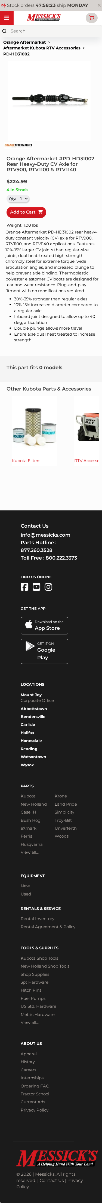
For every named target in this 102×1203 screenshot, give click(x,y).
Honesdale (31, 740)
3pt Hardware (34, 982)
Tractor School (35, 1093)
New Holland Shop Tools (45, 966)
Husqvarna (32, 844)
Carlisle (28, 724)
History (28, 1061)
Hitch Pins (31, 990)
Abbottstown (34, 708)
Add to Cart (24, 212)
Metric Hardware (38, 1014)
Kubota (28, 796)
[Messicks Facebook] (24, 587)
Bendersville (33, 716)
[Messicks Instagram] (48, 587)
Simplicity (64, 812)
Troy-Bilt (63, 820)
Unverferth (66, 828)
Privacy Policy (34, 1110)
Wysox (27, 764)
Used (26, 894)
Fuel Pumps (33, 998)
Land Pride (66, 804)
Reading (29, 748)
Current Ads (33, 1101)
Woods (62, 836)
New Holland (34, 804)
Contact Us (52, 1180)
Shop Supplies (35, 974)
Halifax (27, 732)
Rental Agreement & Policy (48, 926)
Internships (32, 1077)
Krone (61, 796)
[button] (92, 18)
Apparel (29, 1053)
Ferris (26, 836)
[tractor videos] (36, 587)
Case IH (28, 812)
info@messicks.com (45, 535)
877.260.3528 (36, 550)
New (25, 885)
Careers (28, 1069)
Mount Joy (31, 694)
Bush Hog (31, 820)
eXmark (28, 828)
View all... (30, 852)
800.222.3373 (61, 558)
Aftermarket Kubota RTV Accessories (42, 48)
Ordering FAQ (35, 1086)
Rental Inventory (37, 918)
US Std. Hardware (38, 1006)
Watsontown (33, 756)
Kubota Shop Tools (39, 958)
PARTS (27, 786)
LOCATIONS (32, 684)
